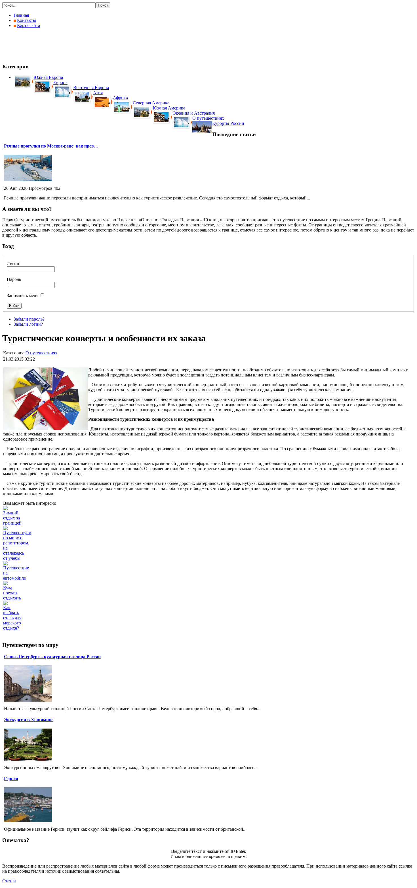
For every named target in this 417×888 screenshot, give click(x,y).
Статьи (9, 880)
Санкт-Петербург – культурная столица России (52, 656)
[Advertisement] (105, 45)
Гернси (11, 778)
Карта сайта (28, 25)
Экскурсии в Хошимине (28, 719)
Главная (21, 15)
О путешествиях (41, 352)
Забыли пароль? (29, 319)
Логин (13, 263)
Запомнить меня (22, 295)
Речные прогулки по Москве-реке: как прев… (51, 146)
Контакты (26, 20)
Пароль (14, 279)
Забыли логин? (28, 324)
